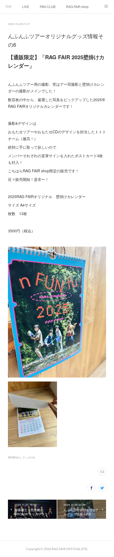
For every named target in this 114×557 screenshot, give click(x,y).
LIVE (25, 6)
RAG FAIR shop (77, 6)
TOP (8, 6)
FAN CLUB (47, 6)
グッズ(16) (28, 457)
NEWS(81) (14, 457)
